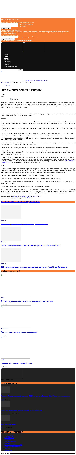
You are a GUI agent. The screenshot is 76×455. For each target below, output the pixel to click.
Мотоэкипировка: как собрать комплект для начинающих (24, 224)
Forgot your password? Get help (10, 30)
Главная (6, 54)
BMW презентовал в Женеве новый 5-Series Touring (21, 410)
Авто (2, 297)
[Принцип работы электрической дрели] (15, 358)
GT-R (2, 359)
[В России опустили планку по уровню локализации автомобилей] (16, 295)
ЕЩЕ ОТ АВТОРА (33, 202)
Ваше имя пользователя (25, 24)
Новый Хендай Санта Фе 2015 (22, 198)
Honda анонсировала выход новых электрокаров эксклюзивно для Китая (30, 245)
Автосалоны (7, 63)
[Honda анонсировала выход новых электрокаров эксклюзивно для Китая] (11, 240)
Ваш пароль (21, 26)
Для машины (5, 328)
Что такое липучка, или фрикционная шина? (19, 332)
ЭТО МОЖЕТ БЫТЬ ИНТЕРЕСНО (13, 202)
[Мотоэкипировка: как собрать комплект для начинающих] (11, 218)
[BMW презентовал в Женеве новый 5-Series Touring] (5, 406)
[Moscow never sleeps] (5, 420)
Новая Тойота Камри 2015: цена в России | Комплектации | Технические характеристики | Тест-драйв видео (35, 32)
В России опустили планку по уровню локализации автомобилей (27, 301)
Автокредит (7, 61)
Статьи (6, 58)
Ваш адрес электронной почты (27, 37)
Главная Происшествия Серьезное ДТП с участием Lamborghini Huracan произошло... (35, 396)
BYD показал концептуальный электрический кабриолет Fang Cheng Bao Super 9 (34, 267)
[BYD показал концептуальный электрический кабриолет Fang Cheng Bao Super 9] (11, 261)
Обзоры (6, 59)
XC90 (2, 400)
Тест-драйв (7, 64)
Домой (3, 82)
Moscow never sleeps (8, 424)
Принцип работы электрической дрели (16, 363)
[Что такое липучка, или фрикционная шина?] (16, 327)
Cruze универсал (6, 414)
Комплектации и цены (10, 66)
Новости (6, 56)
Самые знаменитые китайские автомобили (26, 196)
